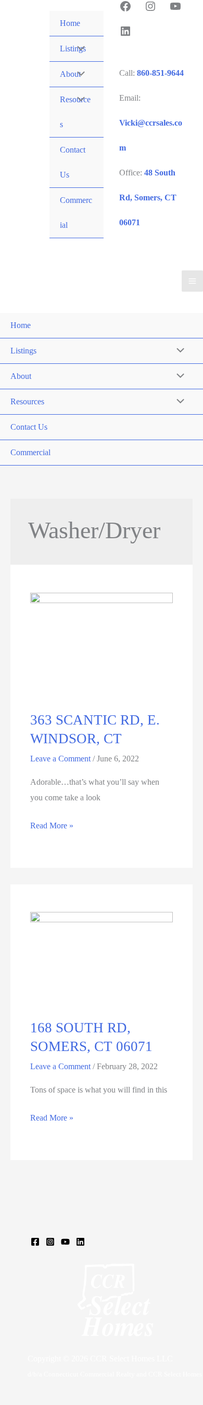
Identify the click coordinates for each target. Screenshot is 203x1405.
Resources (27, 401)
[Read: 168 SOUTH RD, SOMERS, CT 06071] (101, 958)
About (20, 376)
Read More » (51, 827)
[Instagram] (50, 1241)
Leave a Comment (60, 758)
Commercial (76, 212)
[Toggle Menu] (78, 49)
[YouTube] (65, 1241)
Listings (23, 350)
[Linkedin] (80, 1241)
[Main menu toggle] (192, 281)
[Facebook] (35, 1241)
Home (70, 23)
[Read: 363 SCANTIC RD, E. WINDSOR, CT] (101, 644)
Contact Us (72, 162)
